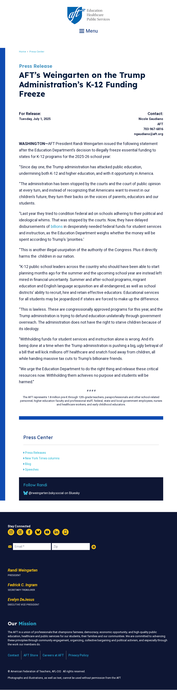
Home (22, 51)
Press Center (36, 51)
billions (56, 226)
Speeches (32, 469)
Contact (13, 655)
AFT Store (31, 655)
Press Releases (35, 452)
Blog (28, 464)
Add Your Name (94, 547)
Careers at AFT (53, 655)
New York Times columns (42, 458)
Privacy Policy (78, 655)
